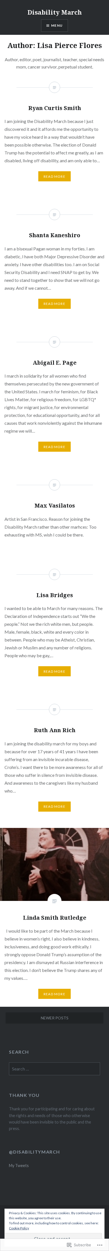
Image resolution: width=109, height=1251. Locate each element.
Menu (57, 25)
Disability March (54, 12)
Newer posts (54, 1017)
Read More (54, 994)
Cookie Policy (19, 1228)
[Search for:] (54, 1069)
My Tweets (19, 1165)
